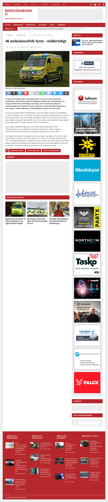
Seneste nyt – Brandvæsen (12, 437)
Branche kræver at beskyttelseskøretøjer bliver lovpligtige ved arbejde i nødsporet (71, 462)
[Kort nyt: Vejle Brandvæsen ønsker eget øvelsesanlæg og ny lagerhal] (76, 42)
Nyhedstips (44, 4)
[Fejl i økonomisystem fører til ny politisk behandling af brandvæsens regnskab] (9, 445)
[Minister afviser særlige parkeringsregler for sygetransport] (34, 457)
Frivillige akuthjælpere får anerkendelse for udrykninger (59, 221)
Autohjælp (43, 25)
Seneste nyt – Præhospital (37, 437)
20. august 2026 (46, 476)
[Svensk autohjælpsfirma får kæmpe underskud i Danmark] (59, 445)
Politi (52, 25)
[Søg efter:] (92, 29)
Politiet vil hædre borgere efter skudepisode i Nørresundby (95, 475)
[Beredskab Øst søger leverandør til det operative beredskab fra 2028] (9, 482)
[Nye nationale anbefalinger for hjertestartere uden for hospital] (34, 471)
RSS (64, 4)
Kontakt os (34, 4)
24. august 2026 (21, 454)
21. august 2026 (46, 463)
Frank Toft (26, 47)
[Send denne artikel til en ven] (31, 93)
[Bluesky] (95, 4)
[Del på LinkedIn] (20, 93)
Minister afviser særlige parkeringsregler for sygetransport (46, 457)
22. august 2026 (46, 449)
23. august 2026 (21, 489)
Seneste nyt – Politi (90, 436)
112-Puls (7, 25)
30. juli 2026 (95, 466)
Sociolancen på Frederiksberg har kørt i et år (46, 445)
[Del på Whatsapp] (43, 93)
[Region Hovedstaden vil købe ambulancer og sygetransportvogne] (15, 209)
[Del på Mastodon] (49, 93)
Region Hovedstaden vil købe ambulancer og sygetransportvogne (15, 221)
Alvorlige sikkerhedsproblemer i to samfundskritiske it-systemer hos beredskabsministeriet (21, 465)
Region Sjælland (33, 150)
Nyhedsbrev (16, 4)
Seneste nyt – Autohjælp (62, 437)
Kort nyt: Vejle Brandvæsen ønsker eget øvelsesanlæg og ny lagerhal (92, 42)
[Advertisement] (73, 14)
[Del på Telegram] (54, 93)
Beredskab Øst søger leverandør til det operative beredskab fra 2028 (21, 483)
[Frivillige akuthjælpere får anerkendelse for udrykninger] (59, 209)
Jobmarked (61, 25)
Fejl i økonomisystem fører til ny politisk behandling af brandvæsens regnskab (21, 447)
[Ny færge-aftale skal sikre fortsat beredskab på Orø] (37, 209)
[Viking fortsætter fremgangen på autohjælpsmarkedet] (59, 476)
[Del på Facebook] (8, 93)
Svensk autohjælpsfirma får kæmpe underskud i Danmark (70, 446)
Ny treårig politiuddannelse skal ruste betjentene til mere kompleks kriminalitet (96, 445)
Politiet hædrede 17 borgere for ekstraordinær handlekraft (96, 461)
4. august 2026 (96, 452)
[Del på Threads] (66, 93)
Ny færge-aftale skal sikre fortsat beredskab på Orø (37, 221)
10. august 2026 (71, 452)
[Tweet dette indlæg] (14, 93)
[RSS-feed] (91, 4)
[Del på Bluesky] (60, 93)
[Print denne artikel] (37, 93)
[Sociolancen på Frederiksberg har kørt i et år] (34, 445)
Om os (26, 4)
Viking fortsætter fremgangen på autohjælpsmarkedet (71, 477)
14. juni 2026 (70, 482)
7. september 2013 (14, 47)
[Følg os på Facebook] (99, 4)
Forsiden (7, 4)
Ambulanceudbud (17, 150)
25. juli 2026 (95, 480)
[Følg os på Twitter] (103, 4)
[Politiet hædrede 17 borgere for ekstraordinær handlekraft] (84, 461)
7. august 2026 (71, 468)
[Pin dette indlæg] (25, 93)
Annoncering (55, 4)
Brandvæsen (18, 25)
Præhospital (30, 25)
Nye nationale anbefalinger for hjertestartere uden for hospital (45, 471)
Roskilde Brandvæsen (51, 150)
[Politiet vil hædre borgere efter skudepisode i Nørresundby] (84, 474)
